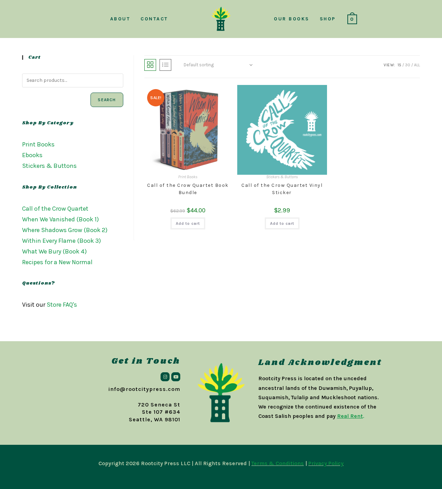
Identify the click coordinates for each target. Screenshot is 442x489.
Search (107, 99)
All (417, 65)
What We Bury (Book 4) (54, 251)
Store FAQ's (62, 304)
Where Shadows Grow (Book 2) (64, 230)
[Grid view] (150, 65)
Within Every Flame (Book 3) (61, 241)
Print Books (188, 176)
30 (407, 65)
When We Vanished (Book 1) (60, 219)
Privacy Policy (326, 463)
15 (399, 65)
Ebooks (32, 155)
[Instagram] (165, 376)
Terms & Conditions (277, 463)
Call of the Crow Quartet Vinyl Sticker (282, 188)
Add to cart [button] (188, 223)
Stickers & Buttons (282, 176)
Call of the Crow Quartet (55, 208)
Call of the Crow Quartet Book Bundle (188, 188)
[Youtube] (175, 376)
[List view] (165, 65)
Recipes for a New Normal (57, 262)
